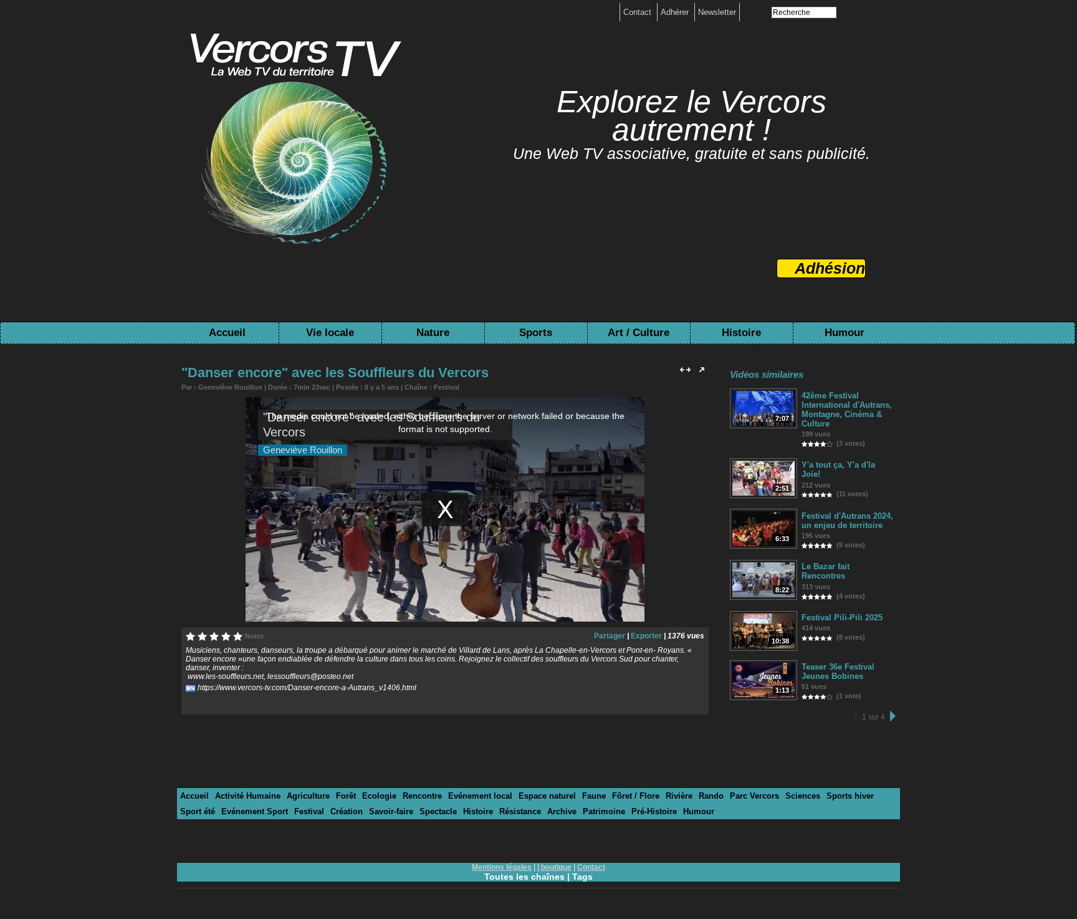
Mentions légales (502, 867)
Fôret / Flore (635, 796)
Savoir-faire (391, 811)
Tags (582, 877)
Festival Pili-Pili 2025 (842, 617)
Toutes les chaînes (524, 877)
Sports (535, 333)
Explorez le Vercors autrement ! (691, 115)
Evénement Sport (254, 811)
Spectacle (438, 811)
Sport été (197, 811)
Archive (562, 811)
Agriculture (308, 796)
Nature (432, 333)
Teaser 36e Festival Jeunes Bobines (838, 671)
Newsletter (717, 12)
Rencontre (422, 796)
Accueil (227, 333)
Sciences (802, 796)
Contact (638, 12)
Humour (844, 333)
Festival (446, 387)
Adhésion (830, 268)
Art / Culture (638, 333)
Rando (711, 796)
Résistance (520, 811)
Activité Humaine (247, 796)
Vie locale (330, 333)
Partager (609, 636)
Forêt (346, 796)
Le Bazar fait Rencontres (826, 571)
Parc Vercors (754, 796)
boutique (556, 867)
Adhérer (676, 12)
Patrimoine (604, 811)
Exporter (646, 636)
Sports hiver (850, 796)
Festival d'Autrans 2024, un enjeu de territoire (847, 520)
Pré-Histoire (654, 811)
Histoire (741, 333)
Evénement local (480, 796)
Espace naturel (547, 796)
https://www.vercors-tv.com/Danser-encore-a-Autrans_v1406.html (307, 687)
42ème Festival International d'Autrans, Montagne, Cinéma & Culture (847, 409)
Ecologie (379, 796)
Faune (594, 796)
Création (346, 811)
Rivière (679, 796)
